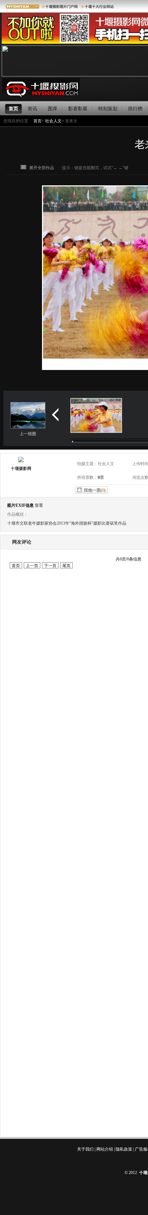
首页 (37, 121)
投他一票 (92, 490)
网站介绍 (104, 1149)
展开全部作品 (41, 167)
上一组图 (28, 433)
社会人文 (53, 121)
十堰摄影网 (21, 468)
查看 (39, 505)
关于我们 (85, 1149)
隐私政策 (124, 1149)
